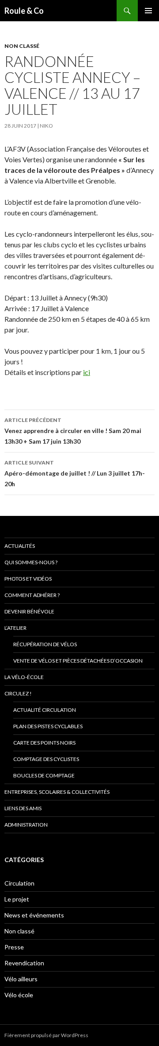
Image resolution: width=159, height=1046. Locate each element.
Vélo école (18, 995)
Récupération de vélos (45, 644)
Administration (26, 824)
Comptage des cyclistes (46, 759)
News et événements (34, 915)
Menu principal (148, 10)
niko (46, 125)
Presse (14, 947)
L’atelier (15, 627)
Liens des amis (23, 808)
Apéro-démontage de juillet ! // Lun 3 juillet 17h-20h (74, 473)
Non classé (21, 46)
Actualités (19, 546)
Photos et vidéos (28, 578)
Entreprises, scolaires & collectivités (57, 791)
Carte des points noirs (44, 742)
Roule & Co (24, 11)
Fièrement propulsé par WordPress (46, 1035)
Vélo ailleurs (21, 979)
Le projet (16, 899)
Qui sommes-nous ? (30, 562)
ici (86, 372)
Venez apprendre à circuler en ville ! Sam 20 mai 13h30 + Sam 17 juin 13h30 (72, 431)
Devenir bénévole (29, 611)
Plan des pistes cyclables (48, 726)
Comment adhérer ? (32, 595)
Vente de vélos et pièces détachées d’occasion (78, 660)
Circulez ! (18, 693)
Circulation (19, 883)
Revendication (24, 963)
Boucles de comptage (44, 775)
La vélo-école (24, 677)
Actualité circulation (44, 709)
